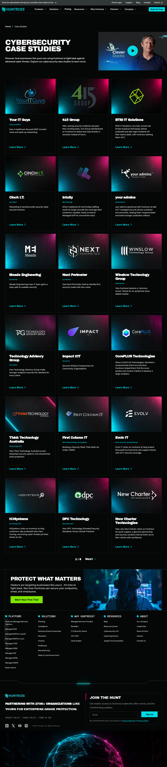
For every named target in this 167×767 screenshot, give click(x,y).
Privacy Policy (12, 718)
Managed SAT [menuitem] (10, 653)
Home (8, 26)
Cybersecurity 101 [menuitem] (111, 631)
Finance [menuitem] (41, 641)
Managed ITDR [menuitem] (11, 643)
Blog (138, 2)
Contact (147, 2)
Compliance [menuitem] (43, 626)
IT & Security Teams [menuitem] (79, 631)
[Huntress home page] (42, 695)
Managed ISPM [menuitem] (11, 658)
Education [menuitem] (42, 636)
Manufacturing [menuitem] (44, 650)
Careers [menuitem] (140, 636)
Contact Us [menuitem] (141, 641)
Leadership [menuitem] (141, 626)
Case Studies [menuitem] (76, 641)
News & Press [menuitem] (142, 631)
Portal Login (117, 2)
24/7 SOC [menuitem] (75, 636)
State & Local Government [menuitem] (48, 655)
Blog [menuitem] (106, 621)
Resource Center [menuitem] (111, 626)
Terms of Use (45, 718)
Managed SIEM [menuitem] (11, 648)
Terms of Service (128, 721)
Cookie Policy (29, 718)
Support (129, 2)
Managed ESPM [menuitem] (11, 663)
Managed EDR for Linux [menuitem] (14, 639)
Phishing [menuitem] (41, 621)
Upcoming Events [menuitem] (111, 636)
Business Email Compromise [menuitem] (49, 631)
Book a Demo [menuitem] (10, 667)
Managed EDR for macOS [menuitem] (15, 634)
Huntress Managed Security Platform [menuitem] (16, 622)
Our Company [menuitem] (142, 621)
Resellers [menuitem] (75, 626)
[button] (157, 9)
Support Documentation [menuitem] (113, 641)
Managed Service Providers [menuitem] (82, 621)
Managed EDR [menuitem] (11, 629)
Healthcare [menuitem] (42, 645)
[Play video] (132, 51)
